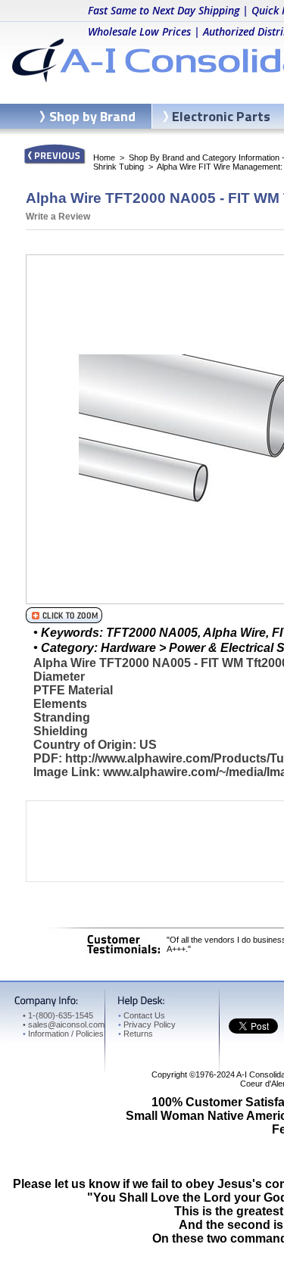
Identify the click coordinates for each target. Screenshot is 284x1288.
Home (104, 157)
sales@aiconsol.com (66, 1024)
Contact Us (141, 1015)
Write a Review (58, 216)
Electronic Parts (221, 116)
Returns (135, 1033)
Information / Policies (63, 1033)
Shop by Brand (92, 116)
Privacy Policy (147, 1024)
